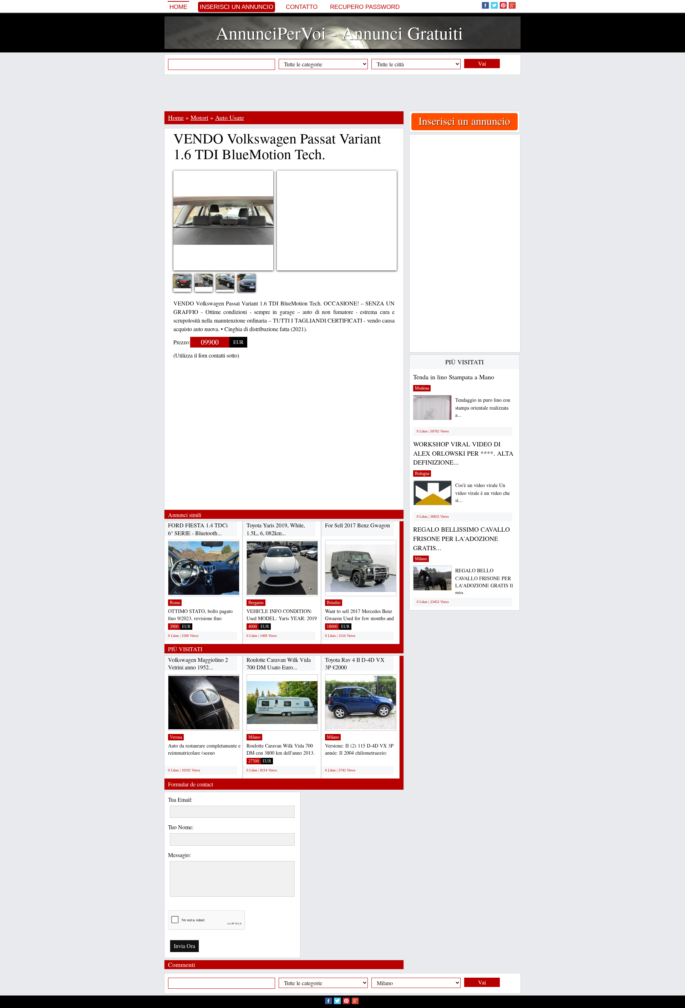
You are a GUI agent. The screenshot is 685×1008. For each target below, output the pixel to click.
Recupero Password (365, 7)
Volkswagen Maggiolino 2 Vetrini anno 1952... (198, 663)
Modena (422, 388)
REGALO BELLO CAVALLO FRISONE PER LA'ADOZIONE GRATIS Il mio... (484, 581)
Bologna (422, 473)
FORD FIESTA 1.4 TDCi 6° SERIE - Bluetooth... (198, 529)
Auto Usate (229, 117)
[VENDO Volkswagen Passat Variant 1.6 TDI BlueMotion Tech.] (187, 280)
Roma (175, 602)
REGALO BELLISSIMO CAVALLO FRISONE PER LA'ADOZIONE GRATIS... (461, 538)
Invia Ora (184, 945)
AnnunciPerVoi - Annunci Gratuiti (339, 33)
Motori (199, 117)
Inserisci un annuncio (236, 7)
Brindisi (333, 602)
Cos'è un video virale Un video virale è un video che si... (482, 492)
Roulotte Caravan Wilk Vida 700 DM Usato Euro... (279, 663)
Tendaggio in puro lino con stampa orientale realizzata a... (482, 407)
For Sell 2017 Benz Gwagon (357, 525)
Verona (176, 737)
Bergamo (256, 602)
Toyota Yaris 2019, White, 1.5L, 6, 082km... (276, 529)
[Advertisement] (342, 93)
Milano (254, 737)
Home (178, 7)
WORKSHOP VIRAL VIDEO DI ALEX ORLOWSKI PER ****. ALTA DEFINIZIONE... (463, 453)
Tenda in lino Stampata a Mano (453, 377)
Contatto (302, 7)
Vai (482, 63)
